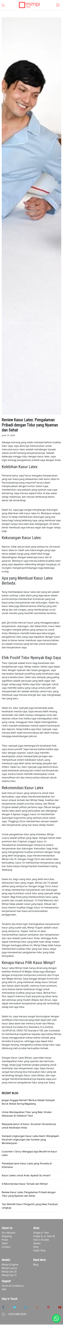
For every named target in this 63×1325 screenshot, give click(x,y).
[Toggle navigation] (58, 5)
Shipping (7, 1236)
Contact (6, 1246)
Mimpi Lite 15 (9, 1275)
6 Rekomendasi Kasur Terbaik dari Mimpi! (25, 1183)
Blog (35, 1264)
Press (5, 1239)
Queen (37, 1243)
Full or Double (41, 1239)
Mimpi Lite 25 (9, 1271)
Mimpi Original (10, 1264)
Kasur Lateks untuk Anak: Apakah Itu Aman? (26, 1175)
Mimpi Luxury (9, 1268)
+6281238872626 (17, 1314)
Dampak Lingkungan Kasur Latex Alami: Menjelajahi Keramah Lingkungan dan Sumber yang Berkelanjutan (30, 1139)
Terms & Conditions (13, 1285)
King (35, 1246)
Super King (39, 1250)
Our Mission (8, 1232)
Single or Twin (41, 1232)
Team (5, 1243)
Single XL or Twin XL (44, 1236)
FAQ (4, 1289)
